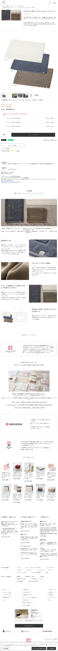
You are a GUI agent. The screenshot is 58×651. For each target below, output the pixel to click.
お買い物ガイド (26, 600)
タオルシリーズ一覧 (7, 594)
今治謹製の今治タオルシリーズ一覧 (11, 5)
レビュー (4, 600)
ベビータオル (40, 570)
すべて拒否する (51, 648)
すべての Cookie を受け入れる (38, 648)
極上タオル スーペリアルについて (29, 335)
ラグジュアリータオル (22, 572)
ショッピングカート (53, 597)
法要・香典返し (20, 581)
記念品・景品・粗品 (33, 581)
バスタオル (19, 570)
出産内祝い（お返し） (22, 579)
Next (54, 64)
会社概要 (50, 594)
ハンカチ (19, 567)
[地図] (31, 614)
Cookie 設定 (5, 648)
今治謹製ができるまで (27, 594)
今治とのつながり (26, 592)
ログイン (50, 3)
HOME (2, 5)
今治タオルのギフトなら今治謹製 (50, 639)
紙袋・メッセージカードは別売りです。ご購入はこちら (15, 113)
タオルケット (30, 570)
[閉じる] (55, 644)
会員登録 (54, 3)
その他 (46, 572)
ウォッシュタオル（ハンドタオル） (34, 567)
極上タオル (21, 5)
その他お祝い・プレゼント (37, 579)
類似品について (52, 592)
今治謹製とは (25, 589)
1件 (8, 148)
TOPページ (5, 589)
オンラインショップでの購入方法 (30, 597)
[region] (29, 646)
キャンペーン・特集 (7, 592)
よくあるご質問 (26, 605)
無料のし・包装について (28, 602)
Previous (3, 64)
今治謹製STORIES (6, 597)
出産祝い (42, 576)
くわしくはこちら (5, 536)
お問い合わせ (30, 625)
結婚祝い (19, 576)
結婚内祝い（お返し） (31, 576)
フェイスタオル (49, 567)
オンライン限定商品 (36, 572)
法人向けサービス (52, 589)
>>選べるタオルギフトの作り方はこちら (11, 182)
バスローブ (50, 570)
